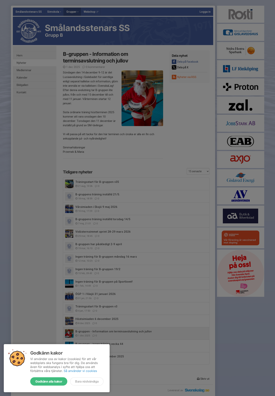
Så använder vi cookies (80, 371)
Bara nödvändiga (86, 381)
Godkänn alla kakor (48, 381)
